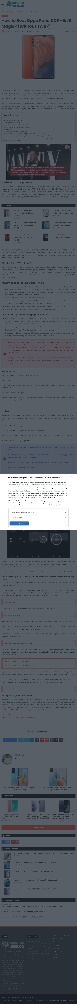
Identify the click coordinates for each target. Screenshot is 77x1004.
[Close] (73, 478)
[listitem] (38, 512)
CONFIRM (19, 523)
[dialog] (38, 502)
